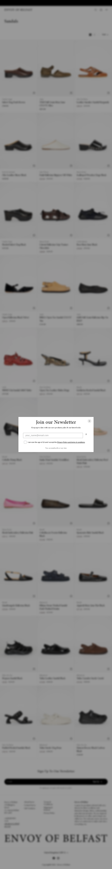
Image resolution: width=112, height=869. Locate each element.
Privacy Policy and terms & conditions (71, 442)
